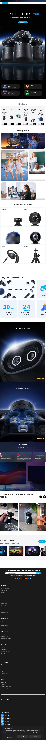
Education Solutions (5, 610)
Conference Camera (5, 588)
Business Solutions (4, 612)
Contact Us (4, 631)
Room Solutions (4, 605)
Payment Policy (4, 684)
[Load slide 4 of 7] (25, 79)
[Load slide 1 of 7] (16, 79)
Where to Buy (5, 699)
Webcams (3, 592)
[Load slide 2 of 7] (19, 79)
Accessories (3, 596)
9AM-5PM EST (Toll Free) (6, 638)
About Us (3, 647)
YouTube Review (4, 625)
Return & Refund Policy (5, 688)
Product (3, 585)
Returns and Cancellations (6, 666)
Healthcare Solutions (5, 607)
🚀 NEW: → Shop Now (23, 0)
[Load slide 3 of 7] (22, 79)
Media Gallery (5, 618)
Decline (35, 736)
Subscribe (38, 573)
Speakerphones (4, 590)
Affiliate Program (4, 649)
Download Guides (4, 673)
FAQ (2, 671)
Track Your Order (4, 664)
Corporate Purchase (5, 655)
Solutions (4, 603)
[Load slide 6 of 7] (30, 79)
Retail (2, 706)
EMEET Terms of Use (25, 575)
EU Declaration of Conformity (6, 693)
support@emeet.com (5, 634)
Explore (3, 644)
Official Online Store (5, 701)
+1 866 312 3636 (4, 636)
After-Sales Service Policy (6, 686)
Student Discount (4, 653)
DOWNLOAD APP (5, 712)
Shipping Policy (4, 682)
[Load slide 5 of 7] (27, 79)
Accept (22, 736)
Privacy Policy (35, 732)
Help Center (4, 662)
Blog (2, 621)
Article (2, 623)
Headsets (3, 594)
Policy (3, 679)
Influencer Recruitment (5, 651)
